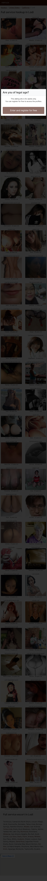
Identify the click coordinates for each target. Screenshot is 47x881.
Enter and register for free (23, 110)
